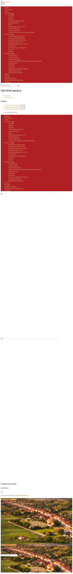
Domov (7, 95)
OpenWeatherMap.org (21, 495)
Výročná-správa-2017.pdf (13, 105)
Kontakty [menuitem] (8, 566)
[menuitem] (7, 7)
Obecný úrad (13, 522)
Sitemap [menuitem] (7, 568)
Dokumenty (8, 97)
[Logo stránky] (6, 2)
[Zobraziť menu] (13, 13)
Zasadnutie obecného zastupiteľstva (17, 518)
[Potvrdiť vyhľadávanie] (18, 555)
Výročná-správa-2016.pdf (13, 109)
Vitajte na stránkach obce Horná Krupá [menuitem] (17, 564)
